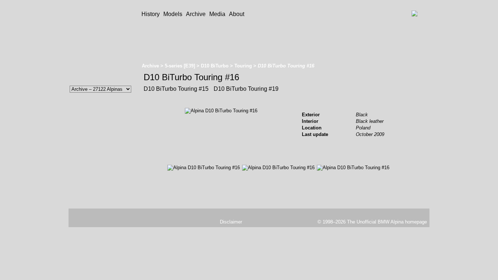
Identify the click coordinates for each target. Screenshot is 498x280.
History (150, 14)
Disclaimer (231, 222)
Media (217, 14)
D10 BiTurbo (215, 66)
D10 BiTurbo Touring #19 (245, 89)
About (236, 14)
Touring (243, 66)
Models (172, 14)
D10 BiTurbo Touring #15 (176, 89)
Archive (196, 14)
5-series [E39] (180, 66)
